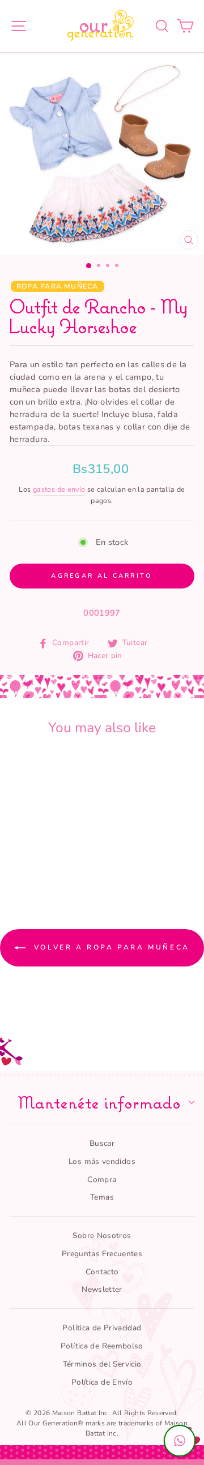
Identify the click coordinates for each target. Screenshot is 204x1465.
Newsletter (102, 1289)
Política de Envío (102, 1382)
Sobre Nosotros (102, 1235)
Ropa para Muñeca (57, 286)
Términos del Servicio (102, 1364)
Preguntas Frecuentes (102, 1253)
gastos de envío (59, 489)
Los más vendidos (102, 1161)
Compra (101, 1179)
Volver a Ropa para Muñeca (110, 947)
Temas (102, 1197)
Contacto (102, 1271)
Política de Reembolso (102, 1346)
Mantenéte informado (99, 1102)
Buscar (102, 1143)
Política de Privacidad (101, 1327)
